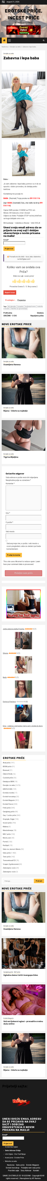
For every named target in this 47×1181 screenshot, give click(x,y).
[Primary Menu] (10, 40)
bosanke (20, 306)
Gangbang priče (8, 812)
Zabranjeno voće (9, 868)
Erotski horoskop (9, 797)
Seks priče (7, 853)
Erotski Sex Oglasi (11, 1147)
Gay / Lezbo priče (9, 815)
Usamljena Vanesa (12, 364)
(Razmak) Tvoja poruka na (21, 198)
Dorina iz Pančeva (15, 702)
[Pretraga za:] (18, 881)
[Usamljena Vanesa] (23, 343)
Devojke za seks (8, 53)
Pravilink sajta (13, 1170)
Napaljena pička (37, 314)
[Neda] (23, 689)
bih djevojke (12, 306)
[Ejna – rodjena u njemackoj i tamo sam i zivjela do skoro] (23, 740)
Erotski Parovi (8, 804)
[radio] (14, 281)
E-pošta (9, 522)
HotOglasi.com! (25, 259)
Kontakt (36, 1170)
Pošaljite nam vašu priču (30, 1168)
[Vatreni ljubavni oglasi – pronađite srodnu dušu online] (23, 999)
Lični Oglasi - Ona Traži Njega (15, 1154)
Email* (6, 240)
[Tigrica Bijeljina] (23, 435)
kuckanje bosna (30, 306)
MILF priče (7, 834)
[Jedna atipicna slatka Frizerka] (23, 640)
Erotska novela (8, 793)
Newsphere (24, 1178)
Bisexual (6, 770)
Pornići (5, 842)
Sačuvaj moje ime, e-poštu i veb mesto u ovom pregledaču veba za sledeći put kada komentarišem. (24, 546)
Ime (8, 513)
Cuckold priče (8, 778)
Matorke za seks (11, 1161)
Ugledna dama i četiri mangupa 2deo (20, 975)
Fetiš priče (7, 808)
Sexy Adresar (26, 1170)
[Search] (43, 40)
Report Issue (10, 292)
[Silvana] (23, 664)
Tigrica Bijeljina (10, 457)
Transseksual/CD (9, 860)
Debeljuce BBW (8, 782)
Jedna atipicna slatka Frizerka (19, 629)
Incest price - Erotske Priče (14, 1158)
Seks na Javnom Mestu (11, 849)
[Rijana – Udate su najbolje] (23, 389)
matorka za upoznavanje (19, 308)
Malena (5, 827)
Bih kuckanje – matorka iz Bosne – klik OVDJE (21, 223)
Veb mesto (10, 531)
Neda (11, 677)
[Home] (4, 40)
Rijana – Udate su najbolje (15, 411)
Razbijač (6, 845)
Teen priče (7, 857)
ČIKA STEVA (7, 774)
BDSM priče (7, 766)
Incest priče (7, 823)
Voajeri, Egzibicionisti (11, 864)
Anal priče (6, 763)
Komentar (10, 483)
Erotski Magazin (9, 800)
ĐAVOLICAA (7, 789)
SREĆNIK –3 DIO (10, 314)
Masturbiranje (8, 830)
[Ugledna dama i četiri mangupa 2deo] (23, 953)
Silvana (11, 653)
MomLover (7, 838)
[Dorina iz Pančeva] (23, 713)
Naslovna (10, 1165)
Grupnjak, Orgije (8, 819)
